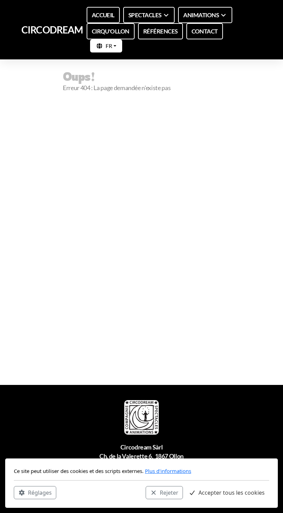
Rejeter (169, 492)
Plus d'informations (168, 470)
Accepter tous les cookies (231, 492)
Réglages (40, 492)
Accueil (82, 116)
